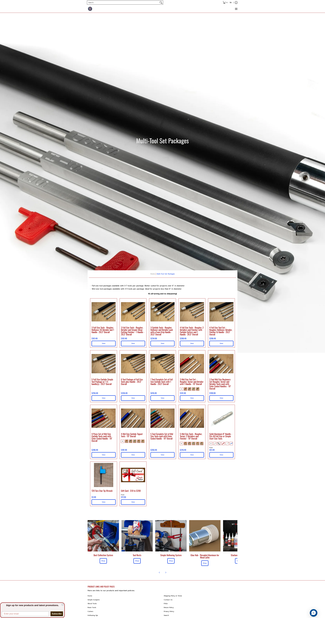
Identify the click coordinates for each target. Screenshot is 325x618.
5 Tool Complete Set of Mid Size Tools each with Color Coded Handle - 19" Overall (161, 436)
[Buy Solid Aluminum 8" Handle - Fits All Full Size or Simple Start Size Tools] (221, 418)
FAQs (166, 603)
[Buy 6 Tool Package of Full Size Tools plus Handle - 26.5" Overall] (133, 364)
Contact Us (168, 600)
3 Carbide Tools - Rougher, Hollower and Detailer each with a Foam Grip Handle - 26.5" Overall (161, 331)
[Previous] (159, 572)
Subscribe (57, 614)
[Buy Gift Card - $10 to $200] (133, 475)
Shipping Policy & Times (173, 596)
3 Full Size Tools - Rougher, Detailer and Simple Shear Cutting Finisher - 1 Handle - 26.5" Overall (132, 331)
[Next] (165, 572)
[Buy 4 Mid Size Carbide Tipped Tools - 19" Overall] (133, 418)
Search (166, 615)
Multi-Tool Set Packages (166, 274)
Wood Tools (92, 603)
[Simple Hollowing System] (171, 535)
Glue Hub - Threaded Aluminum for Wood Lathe (205, 556)
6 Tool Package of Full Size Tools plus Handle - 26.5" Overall (132, 382)
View (221, 398)
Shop (103, 561)
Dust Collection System (103, 555)
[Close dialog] (62, 604)
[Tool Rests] (137, 535)
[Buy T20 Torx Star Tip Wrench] (104, 475)
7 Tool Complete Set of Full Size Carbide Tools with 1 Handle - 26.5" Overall (161, 382)
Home (152, 274)
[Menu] (236, 9)
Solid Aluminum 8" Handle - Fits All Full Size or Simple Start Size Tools (220, 436)
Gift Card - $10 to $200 (131, 490)
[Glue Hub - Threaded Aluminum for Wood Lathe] (205, 535)
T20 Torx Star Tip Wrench (102, 490)
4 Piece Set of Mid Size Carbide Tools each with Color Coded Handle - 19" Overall (102, 437)
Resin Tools (92, 607)
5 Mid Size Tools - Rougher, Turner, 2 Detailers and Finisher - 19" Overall (191, 436)
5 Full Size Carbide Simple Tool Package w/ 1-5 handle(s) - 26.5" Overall (102, 382)
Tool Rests (137, 555)
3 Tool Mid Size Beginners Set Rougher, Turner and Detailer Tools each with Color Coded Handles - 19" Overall (220, 384)
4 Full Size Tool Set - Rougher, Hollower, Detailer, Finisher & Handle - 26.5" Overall (220, 331)
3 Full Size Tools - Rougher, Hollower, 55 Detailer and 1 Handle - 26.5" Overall (103, 330)
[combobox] (123, 2)
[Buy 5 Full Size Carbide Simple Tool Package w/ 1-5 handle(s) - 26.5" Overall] (104, 364)
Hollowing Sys (93, 615)
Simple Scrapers (94, 600)
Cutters (90, 611)
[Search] (161, 2)
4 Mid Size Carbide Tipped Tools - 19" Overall (131, 435)
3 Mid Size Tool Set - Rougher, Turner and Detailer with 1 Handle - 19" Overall (192, 382)
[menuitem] (227, 2)
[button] (313, 613)
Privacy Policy (169, 611)
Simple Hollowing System (171, 555)
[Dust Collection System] (103, 535)
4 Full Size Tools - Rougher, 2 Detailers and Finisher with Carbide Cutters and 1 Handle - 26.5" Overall (192, 331)
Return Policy (169, 607)
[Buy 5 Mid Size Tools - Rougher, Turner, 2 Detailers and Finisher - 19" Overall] (192, 418)
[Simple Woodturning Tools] (90, 9)
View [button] (103, 343)
